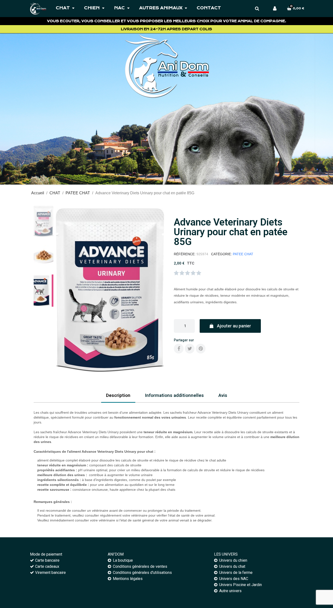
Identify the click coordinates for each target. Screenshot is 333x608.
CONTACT (209, 8)
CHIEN (92, 8)
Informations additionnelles (174, 395)
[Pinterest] (201, 348)
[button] (62, 290)
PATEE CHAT (243, 254)
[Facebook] (179, 348)
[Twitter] (190, 348)
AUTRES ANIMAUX (160, 8)
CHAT (63, 8)
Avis (222, 395)
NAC (119, 8)
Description (118, 395)
